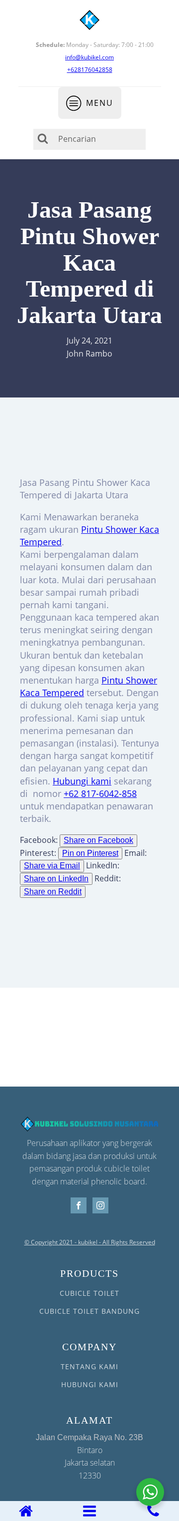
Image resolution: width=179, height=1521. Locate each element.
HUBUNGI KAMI (89, 1384)
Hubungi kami (82, 781)
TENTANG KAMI (89, 1366)
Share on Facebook (98, 840)
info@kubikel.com (89, 57)
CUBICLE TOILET (89, 1293)
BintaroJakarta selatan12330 (89, 1457)
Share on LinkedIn (56, 878)
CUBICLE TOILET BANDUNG (89, 1311)
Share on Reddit (53, 891)
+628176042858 (89, 69)
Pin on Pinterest (90, 853)
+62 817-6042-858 (100, 793)
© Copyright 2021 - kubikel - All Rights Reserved (89, 1242)
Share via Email (52, 865)
